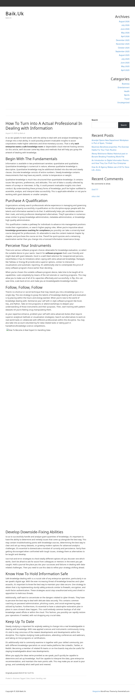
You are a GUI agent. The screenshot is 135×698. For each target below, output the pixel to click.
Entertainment (123, 87)
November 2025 (122, 44)
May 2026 (125, 32)
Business (125, 83)
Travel (126, 98)
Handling (39, 678)
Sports (126, 95)
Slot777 (95, 189)
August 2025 (124, 55)
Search (95, 120)
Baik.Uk (15, 13)
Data (28, 678)
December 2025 (122, 40)
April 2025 (125, 70)
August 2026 (124, 21)
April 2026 (125, 36)
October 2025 (123, 47)
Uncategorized (123, 102)
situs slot (96, 196)
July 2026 (125, 25)
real (44, 678)
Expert (32, 678)
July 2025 (125, 59)
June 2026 (125, 29)
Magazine (96, 691)
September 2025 (122, 51)
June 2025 (125, 62)
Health (126, 91)
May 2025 (125, 66)
